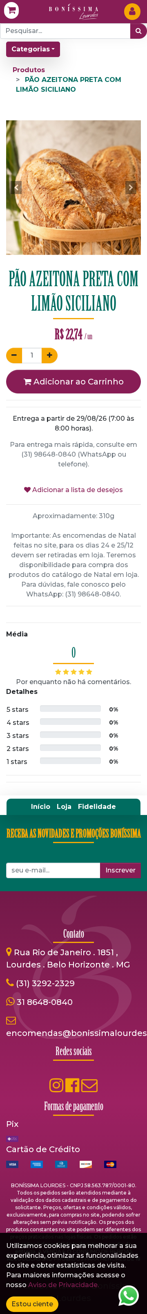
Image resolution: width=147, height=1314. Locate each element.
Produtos (29, 70)
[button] (16, 187)
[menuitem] (40, 807)
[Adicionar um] (50, 355)
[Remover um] (14, 355)
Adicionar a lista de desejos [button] (77, 490)
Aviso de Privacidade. (63, 1285)
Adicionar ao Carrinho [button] (77, 381)
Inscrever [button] (120, 870)
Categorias (30, 49)
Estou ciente (32, 1304)
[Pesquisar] (138, 31)
